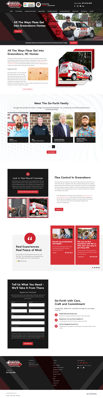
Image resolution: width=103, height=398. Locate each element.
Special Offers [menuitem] (41, 11)
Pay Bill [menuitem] (91, 11)
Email (30, 308)
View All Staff (51, 152)
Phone (12, 308)
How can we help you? (15, 326)
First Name (13, 302)
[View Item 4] (98, 267)
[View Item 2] (94, 267)
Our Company (56, 365)
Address (12, 314)
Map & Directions (33, 366)
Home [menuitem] (11, 11)
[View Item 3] (96, 267)
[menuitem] (7, 395)
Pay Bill (54, 385)
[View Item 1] (92, 267)
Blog (54, 378)
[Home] (14, 4)
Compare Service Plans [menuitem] (30, 11)
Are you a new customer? (15, 320)
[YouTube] (80, 6)
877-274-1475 (87, 3)
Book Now (73, 43)
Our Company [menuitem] (18, 11)
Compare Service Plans (58, 367)
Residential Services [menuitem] (52, 11)
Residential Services (57, 369)
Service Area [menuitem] (75, 11)
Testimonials (56, 380)
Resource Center (57, 374)
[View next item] (53, 146)
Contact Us (18, 31)
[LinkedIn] (83, 6)
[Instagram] (77, 6)
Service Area (56, 371)
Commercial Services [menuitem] (65, 11)
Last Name (31, 302)
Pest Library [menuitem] (84, 11)
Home (54, 363)
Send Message (27, 343)
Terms (54, 376)
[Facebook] (74, 6)
